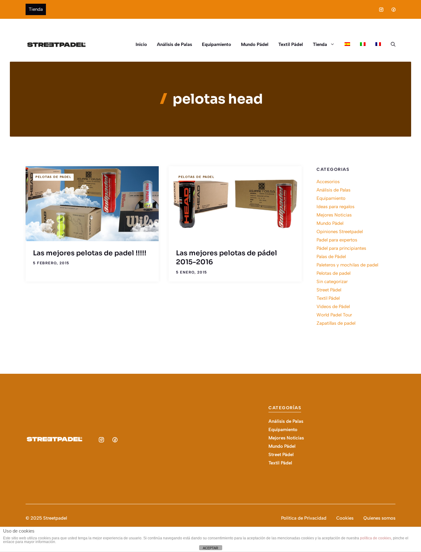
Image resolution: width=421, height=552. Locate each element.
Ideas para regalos (335, 206)
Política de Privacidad (303, 518)
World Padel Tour (334, 315)
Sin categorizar (332, 281)
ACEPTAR (210, 548)
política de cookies (375, 538)
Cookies (345, 518)
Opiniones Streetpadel (340, 231)
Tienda (36, 9)
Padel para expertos (337, 240)
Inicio (141, 44)
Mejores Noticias (334, 215)
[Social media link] (381, 9)
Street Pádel (329, 290)
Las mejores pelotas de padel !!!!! (89, 253)
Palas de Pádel (331, 256)
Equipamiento (216, 44)
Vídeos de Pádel (333, 306)
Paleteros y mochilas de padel (347, 265)
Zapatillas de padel (336, 323)
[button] (390, 44)
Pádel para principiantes (341, 248)
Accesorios (328, 181)
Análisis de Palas (174, 44)
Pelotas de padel (53, 177)
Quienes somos (379, 518)
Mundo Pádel (254, 44)
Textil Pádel (290, 44)
